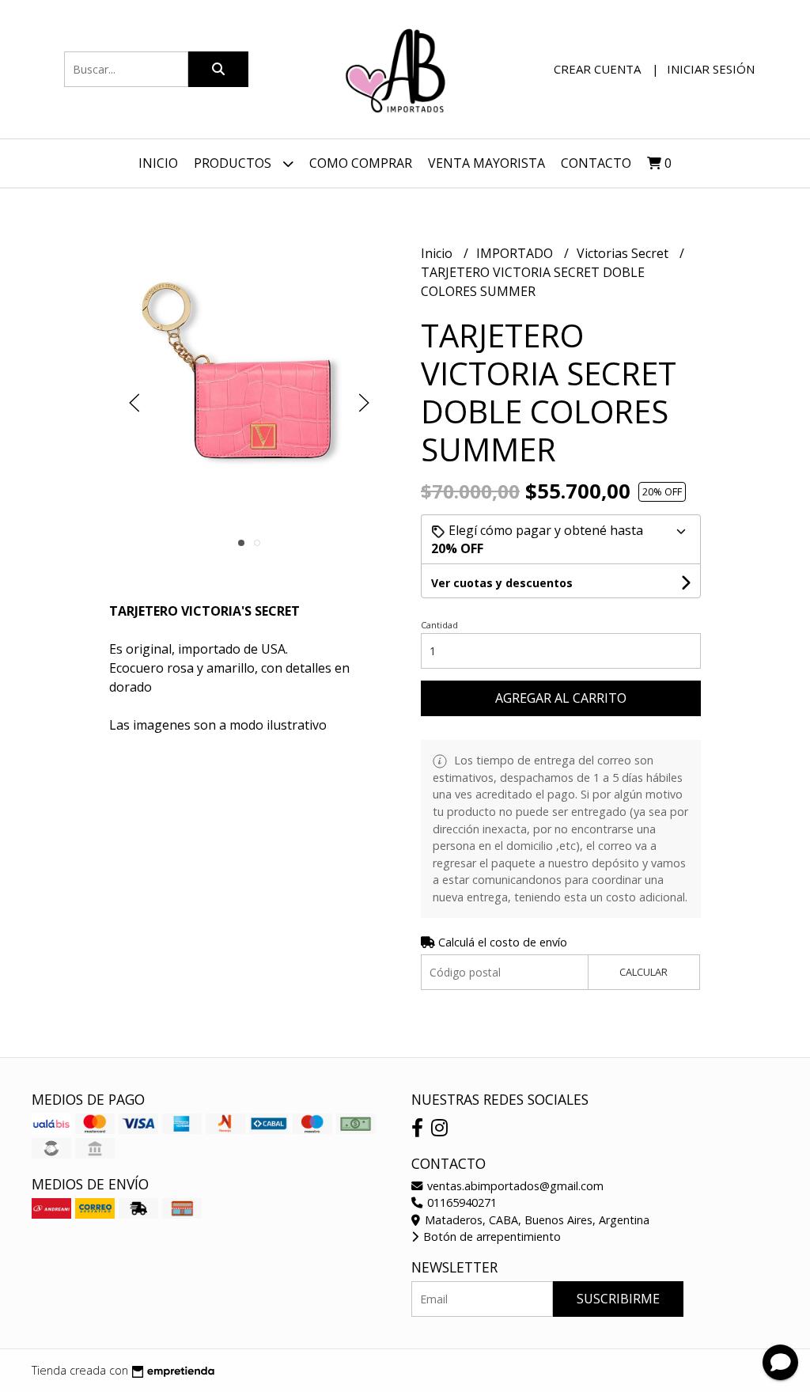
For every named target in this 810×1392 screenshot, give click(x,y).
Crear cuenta (597, 69)
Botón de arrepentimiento (490, 1236)
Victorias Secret (624, 253)
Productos (234, 163)
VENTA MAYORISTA (486, 163)
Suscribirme (618, 1298)
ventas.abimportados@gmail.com (514, 1185)
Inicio (158, 163)
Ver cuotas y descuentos (502, 582)
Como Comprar (360, 163)
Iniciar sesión (711, 69)
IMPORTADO (516, 253)
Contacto (596, 163)
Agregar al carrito (560, 698)
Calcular (643, 972)
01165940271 (460, 1202)
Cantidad (439, 625)
